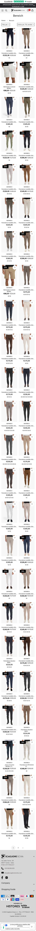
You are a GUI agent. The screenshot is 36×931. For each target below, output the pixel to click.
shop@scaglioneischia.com (13, 873)
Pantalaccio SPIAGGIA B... (27, 765)
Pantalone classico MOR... (9, 661)
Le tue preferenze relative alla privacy (20, 925)
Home (3, 20)
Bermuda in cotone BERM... (9, 87)
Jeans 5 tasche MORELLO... (9, 765)
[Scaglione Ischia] (18, 10)
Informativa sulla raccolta (11, 929)
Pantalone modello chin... (9, 53)
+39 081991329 (9, 868)
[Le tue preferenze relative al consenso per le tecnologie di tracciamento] (3, 927)
